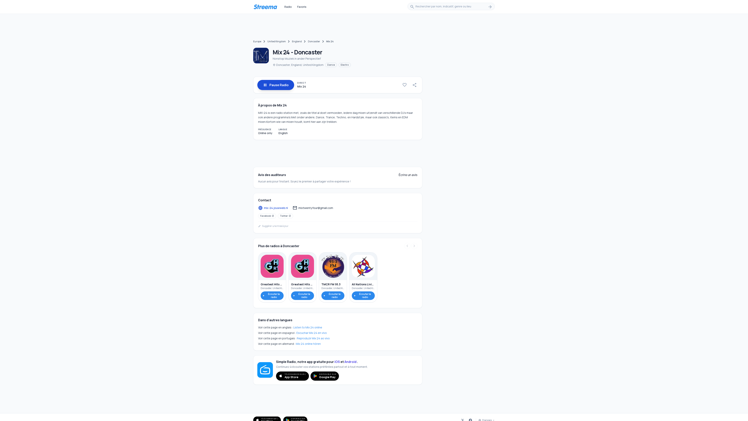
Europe (257, 41)
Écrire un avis (408, 175)
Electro (345, 64)
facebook (267, 216)
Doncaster (314, 41)
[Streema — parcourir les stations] (265, 7)
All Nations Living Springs (363, 284)
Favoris (301, 7)
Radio (288, 7)
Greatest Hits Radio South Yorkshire (272, 284)
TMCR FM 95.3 (330, 284)
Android (350, 362)
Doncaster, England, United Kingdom (298, 65)
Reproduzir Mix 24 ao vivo (313, 338)
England (297, 41)
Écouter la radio (271, 295)
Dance (331, 64)
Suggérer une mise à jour (273, 226)
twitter (285, 216)
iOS (337, 362)
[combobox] (451, 7)
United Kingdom (276, 41)
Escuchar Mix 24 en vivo (311, 333)
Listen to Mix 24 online (307, 327)
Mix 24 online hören (308, 344)
